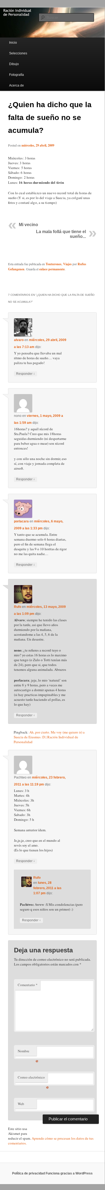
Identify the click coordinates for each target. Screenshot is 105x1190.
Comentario (28, 984)
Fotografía (16, 75)
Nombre (27, 1052)
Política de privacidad (28, 1173)
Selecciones (18, 53)
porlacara (21, 521)
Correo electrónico (33, 1078)
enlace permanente (52, 269)
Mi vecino (28, 224)
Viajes (67, 264)
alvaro (19, 340)
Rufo (17, 607)
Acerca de (16, 85)
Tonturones (53, 264)
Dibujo (14, 64)
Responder (25, 374)
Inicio (13, 42)
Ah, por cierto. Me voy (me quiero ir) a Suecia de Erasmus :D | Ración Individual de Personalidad (49, 737)
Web (21, 1103)
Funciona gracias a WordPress (69, 1173)
